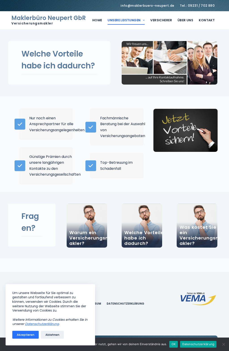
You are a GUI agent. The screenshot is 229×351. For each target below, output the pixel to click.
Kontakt (207, 20)
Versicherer (161, 20)
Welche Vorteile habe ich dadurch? (144, 237)
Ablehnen (52, 335)
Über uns (185, 20)
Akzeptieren (25, 335)
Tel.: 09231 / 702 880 (197, 5)
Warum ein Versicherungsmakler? (89, 237)
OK (174, 344)
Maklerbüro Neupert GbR (48, 18)
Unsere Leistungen (124, 20)
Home (97, 20)
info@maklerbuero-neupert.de (147, 5)
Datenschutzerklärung (125, 303)
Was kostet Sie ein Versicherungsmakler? (200, 235)
